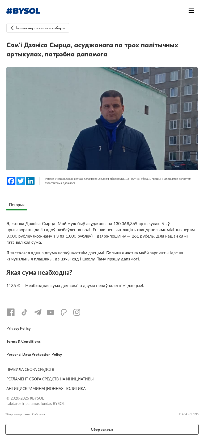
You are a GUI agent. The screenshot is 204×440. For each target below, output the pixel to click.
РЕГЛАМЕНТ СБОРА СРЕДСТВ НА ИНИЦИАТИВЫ (50, 378)
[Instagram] (77, 312)
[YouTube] (50, 312)
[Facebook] (11, 312)
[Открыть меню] (191, 10)
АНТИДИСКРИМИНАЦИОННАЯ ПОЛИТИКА (46, 388)
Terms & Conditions (23, 341)
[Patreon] (64, 312)
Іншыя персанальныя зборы (40, 28)
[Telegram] (37, 312)
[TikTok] (24, 312)
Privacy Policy (18, 328)
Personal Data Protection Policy (34, 354)
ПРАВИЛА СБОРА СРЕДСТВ (30, 369)
